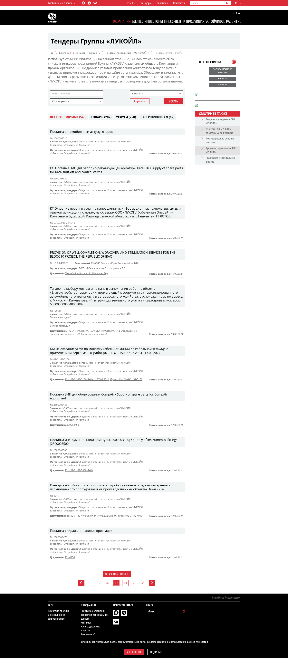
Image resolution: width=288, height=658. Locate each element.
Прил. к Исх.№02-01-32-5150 (126, 379)
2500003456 (72, 424)
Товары (101, 117)
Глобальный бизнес (60, 3)
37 (116, 583)
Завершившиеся (157, 117)
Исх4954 (70, 557)
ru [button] (237, 3)
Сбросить (139, 101)
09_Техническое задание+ (92, 333)
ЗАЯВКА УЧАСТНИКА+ (103, 330)
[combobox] (156, 93)
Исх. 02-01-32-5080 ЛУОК (79, 470)
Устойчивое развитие (223, 21)
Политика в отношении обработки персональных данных (94, 614)
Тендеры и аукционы (88, 52)
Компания (122, 21)
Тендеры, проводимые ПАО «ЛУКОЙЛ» (127, 52)
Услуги (126, 117)
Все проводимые (68, 117)
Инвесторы (154, 21)
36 (107, 583)
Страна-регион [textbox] (61, 101)
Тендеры (146, 3)
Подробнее (157, 652)
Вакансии (162, 3)
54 (143, 583)
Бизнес (137, 21)
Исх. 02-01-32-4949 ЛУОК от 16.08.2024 (87, 515)
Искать (173, 101)
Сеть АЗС (131, 3)
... (99, 583)
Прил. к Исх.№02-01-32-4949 (126, 515)
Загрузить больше (117, 574)
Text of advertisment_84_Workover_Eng (86, 273)
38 (125, 583)
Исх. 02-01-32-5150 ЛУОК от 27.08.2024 (87, 379)
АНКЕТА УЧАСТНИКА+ (77, 330)
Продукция (195, 21)
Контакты (179, 3)
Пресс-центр (174, 21)
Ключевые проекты (58, 611)
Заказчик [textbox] (137, 93)
